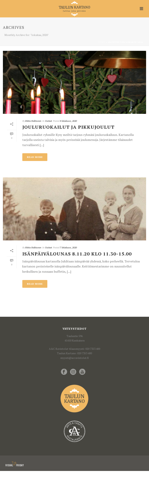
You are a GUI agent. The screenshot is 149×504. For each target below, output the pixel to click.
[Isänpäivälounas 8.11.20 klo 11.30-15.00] (74, 208)
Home (101, 42)
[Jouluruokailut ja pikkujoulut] (74, 82)
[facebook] (64, 372)
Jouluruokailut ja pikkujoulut (68, 127)
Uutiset (48, 120)
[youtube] (82, 372)
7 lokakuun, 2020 (68, 247)
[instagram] (73, 372)
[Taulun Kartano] (74, 8)
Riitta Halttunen (33, 120)
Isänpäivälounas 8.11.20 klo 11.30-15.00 (77, 254)
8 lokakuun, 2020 (68, 120)
